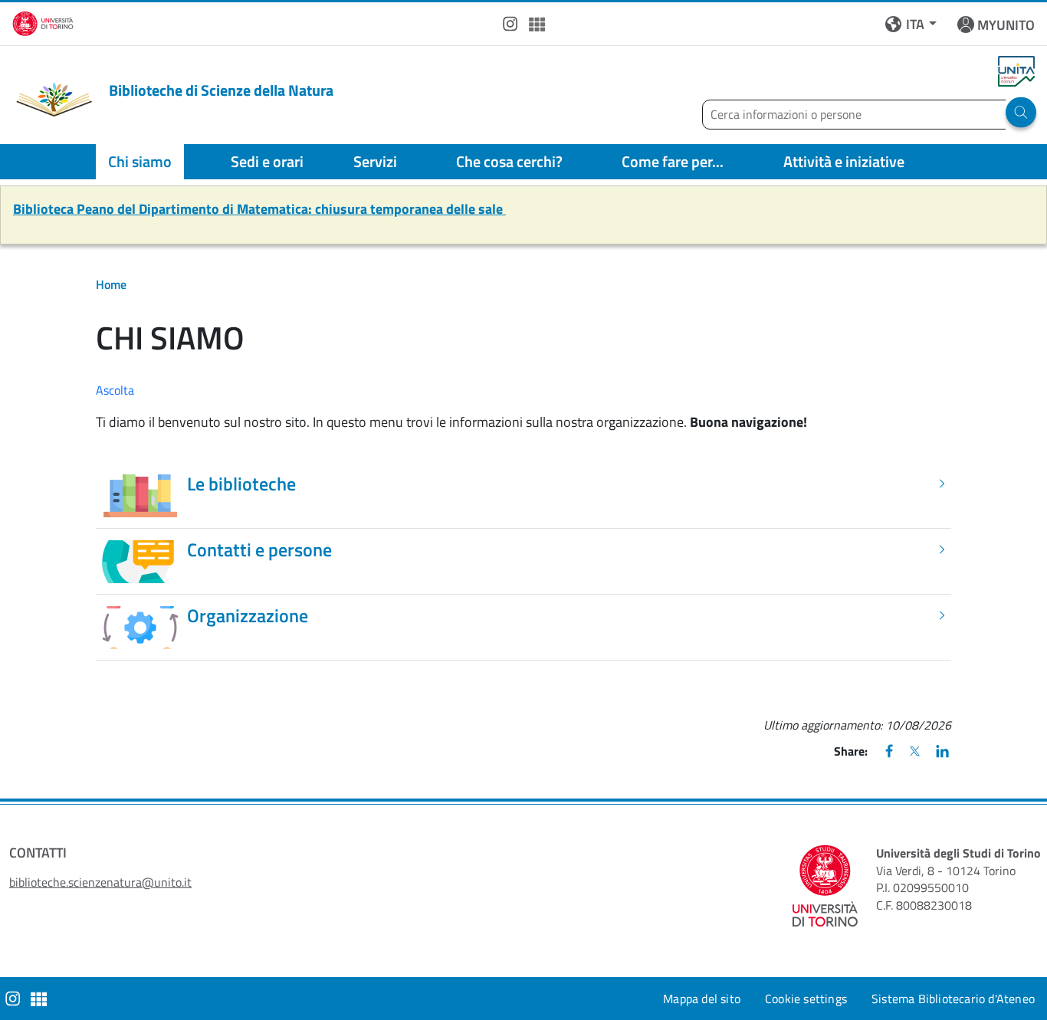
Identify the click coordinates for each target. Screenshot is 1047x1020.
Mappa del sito (701, 998)
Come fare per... (673, 161)
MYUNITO (1006, 25)
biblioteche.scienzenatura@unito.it (100, 882)
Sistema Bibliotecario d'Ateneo (953, 998)
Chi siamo (140, 161)
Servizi (375, 161)
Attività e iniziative (843, 161)
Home (111, 284)
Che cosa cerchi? (509, 161)
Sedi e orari (267, 161)
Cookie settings (806, 998)
